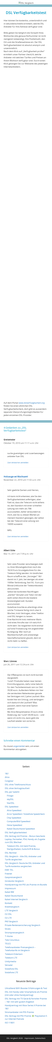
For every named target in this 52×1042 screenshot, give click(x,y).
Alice (7, 777)
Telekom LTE (11, 957)
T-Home (9, 936)
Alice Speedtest (14, 810)
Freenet (8, 873)
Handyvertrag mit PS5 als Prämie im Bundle (26, 884)
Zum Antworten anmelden (17, 462)
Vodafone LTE (11, 972)
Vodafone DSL (11, 968)
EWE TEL (9, 869)
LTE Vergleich (11, 910)
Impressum (10, 888)
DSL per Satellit (12, 791)
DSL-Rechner (11, 852)
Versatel (9, 965)
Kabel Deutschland (14, 895)
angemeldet (19, 746)
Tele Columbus (12, 940)
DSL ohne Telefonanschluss (18, 784)
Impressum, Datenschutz (34, 1038)
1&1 (7, 773)
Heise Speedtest (14, 825)
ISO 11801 (10, 1022)
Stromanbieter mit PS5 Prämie (19, 1012)
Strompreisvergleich (14, 932)
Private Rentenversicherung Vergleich (22, 925)
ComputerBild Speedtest (18, 821)
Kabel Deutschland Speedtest (21, 828)
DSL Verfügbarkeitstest (16, 832)
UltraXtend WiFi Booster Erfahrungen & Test (26, 988)
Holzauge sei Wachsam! (16, 476)
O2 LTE (8, 917)
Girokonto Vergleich (14, 881)
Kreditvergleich (12, 906)
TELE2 (8, 943)
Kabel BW (9, 892)
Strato (8, 928)
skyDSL (10, 799)
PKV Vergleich (11, 921)
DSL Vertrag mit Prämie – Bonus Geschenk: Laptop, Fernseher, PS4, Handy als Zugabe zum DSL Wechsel (25, 839)
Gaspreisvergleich (13, 877)
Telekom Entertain (13, 954)
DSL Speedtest (11, 806)
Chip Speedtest (14, 817)
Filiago (10, 795)
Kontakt (8, 903)
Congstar (9, 780)
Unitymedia (10, 961)
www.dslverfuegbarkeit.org (32, 402)
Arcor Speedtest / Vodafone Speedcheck (26, 814)
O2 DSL (8, 914)
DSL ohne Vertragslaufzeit (17, 788)
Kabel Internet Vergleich (16, 899)
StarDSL (10, 803)
